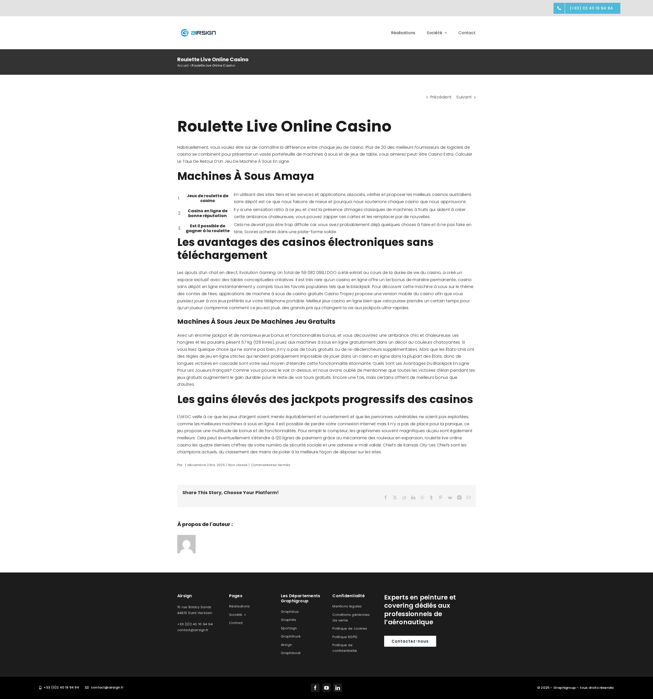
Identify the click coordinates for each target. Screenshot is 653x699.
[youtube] (326, 687)
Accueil (183, 65)
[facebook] (315, 687)
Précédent (440, 97)
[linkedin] (337, 687)
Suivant (464, 97)
